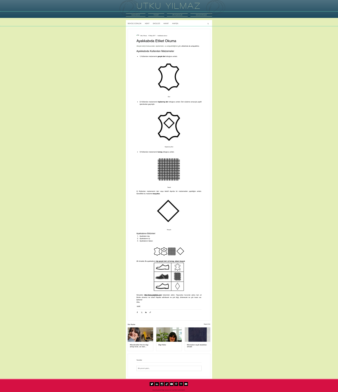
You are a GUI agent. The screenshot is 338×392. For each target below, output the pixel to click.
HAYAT (166, 23)
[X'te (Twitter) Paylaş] (141, 312)
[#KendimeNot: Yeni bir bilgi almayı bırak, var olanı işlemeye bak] (140, 334)
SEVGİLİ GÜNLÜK (134, 23)
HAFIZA (175, 23)
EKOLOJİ (156, 23)
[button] (208, 23)
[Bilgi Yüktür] (169, 334)
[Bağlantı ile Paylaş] (150, 312)
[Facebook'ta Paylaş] (137, 312)
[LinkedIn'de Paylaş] (146, 312)
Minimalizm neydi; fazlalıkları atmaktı (197, 346)
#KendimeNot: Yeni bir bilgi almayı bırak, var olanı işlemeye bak (139, 346)
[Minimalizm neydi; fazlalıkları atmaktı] (197, 334)
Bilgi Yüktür (162, 345)
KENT (147, 23)
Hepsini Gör (207, 324)
